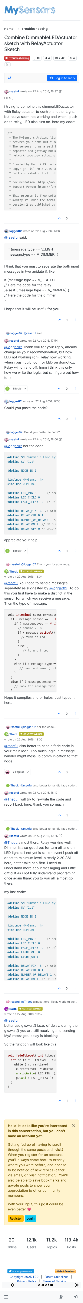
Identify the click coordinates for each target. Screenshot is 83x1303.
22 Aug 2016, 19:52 (29, 1014)
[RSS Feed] (7, 64)
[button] (6, 1297)
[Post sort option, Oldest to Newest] (10, 77)
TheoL (13, 571)
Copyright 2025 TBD (24, 1277)
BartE (13, 1009)
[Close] (74, 1126)
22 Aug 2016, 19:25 (45, 836)
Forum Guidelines (56, 1277)
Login (30, 1218)
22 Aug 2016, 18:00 (45, 439)
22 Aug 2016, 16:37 (45, 91)
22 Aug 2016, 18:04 (29, 576)
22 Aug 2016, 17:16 (47, 231)
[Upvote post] (59, 218)
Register (16, 1218)
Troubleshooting (19, 58)
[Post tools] (75, 218)
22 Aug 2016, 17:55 (47, 401)
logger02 (15, 231)
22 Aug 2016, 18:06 (29, 739)
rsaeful (14, 91)
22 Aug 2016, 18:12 (45, 792)
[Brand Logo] (30, 10)
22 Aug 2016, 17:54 (45, 340)
